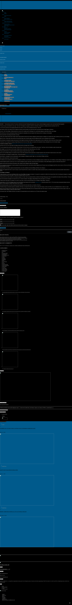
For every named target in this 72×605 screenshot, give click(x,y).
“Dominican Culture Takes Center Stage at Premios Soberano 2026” (17, 428)
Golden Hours (4, 414)
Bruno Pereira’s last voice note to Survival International (22, 143)
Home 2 (5, 13)
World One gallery (7, 15)
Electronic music (5, 253)
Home (3, 11)
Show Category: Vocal (8, 19)
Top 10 (3, 5)
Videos (3, 3)
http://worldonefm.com (4, 573)
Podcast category (7, 28)
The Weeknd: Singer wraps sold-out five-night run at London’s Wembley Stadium (16, 311)
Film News (4, 258)
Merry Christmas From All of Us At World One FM (13, 511)
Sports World (4, 266)
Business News (4, 250)
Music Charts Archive (8, 21)
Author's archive (4, 202)
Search (1, 230)
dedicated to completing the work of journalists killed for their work (37, 154)
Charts (3, 20)
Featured (3, 257)
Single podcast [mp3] (7, 29)
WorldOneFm (8, 113)
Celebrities (4, 251)
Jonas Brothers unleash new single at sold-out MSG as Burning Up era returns (13, 237)
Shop (3, 38)
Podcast (4, 595)
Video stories (4, 268)
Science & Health (5, 264)
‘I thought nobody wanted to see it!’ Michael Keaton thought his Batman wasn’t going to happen (26, 553)
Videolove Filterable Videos (10, 87)
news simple (6, 36)
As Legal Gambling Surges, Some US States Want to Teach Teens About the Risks (21, 560)
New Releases (4, 261)
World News (4, 108)
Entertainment (4, 254)
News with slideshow (8, 35)
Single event (6, 33)
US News (3, 267)
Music (3, 260)
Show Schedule (7, 18)
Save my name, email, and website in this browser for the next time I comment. (14, 225)
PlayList (3, 263)
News (3, 4)
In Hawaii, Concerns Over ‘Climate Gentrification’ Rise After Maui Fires (18, 245)
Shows (3, 17)
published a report (38, 182)
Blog (3, 596)
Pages (3, 14)
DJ (2, 252)
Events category (7, 32)
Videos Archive (7, 86)
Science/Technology (5, 265)
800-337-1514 (2, 575)
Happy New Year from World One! (9, 470)
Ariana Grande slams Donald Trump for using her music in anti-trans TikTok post (13, 239)
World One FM (4, 564)
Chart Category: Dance (9, 84)
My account (7, 101)
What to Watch (4, 269)
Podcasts (3, 26)
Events (3, 30)
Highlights (4, 259)
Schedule (4, 1)
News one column (7, 37)
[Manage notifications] (70, 603)
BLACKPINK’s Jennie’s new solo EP (6, 240)
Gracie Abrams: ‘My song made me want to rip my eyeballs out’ (13, 330)
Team (3, 2)
